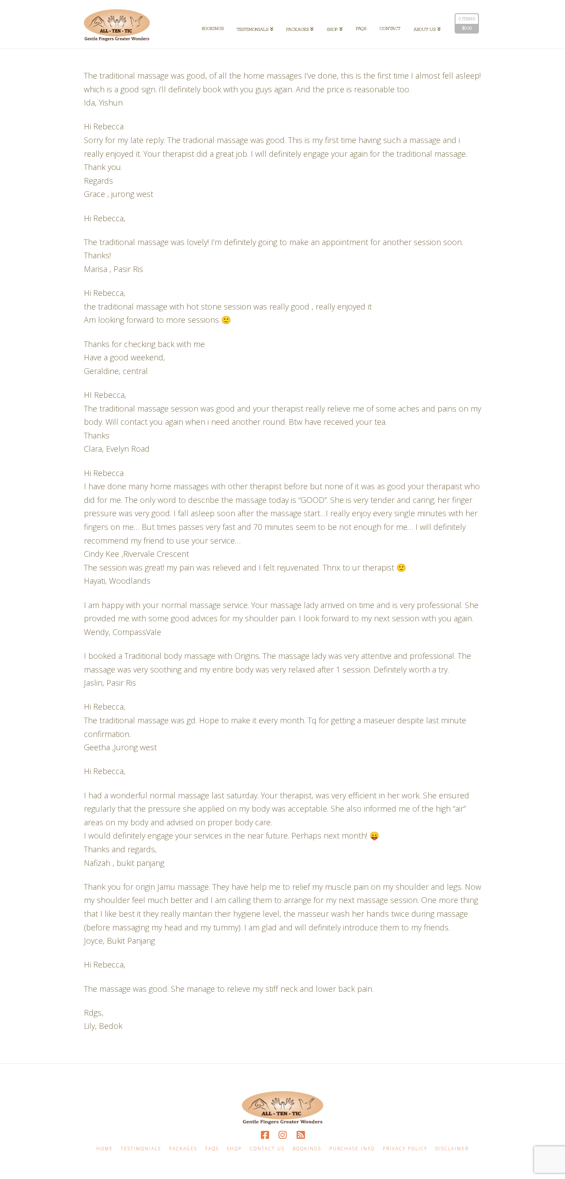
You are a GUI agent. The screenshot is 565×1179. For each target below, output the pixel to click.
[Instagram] (282, 1135)
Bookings (307, 1149)
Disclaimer (452, 1149)
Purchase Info (352, 1149)
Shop (234, 1149)
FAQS (212, 1149)
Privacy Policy (405, 1149)
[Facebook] (265, 1135)
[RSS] (301, 1135)
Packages (183, 1149)
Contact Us (267, 1149)
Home (104, 1149)
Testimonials (141, 1149)
